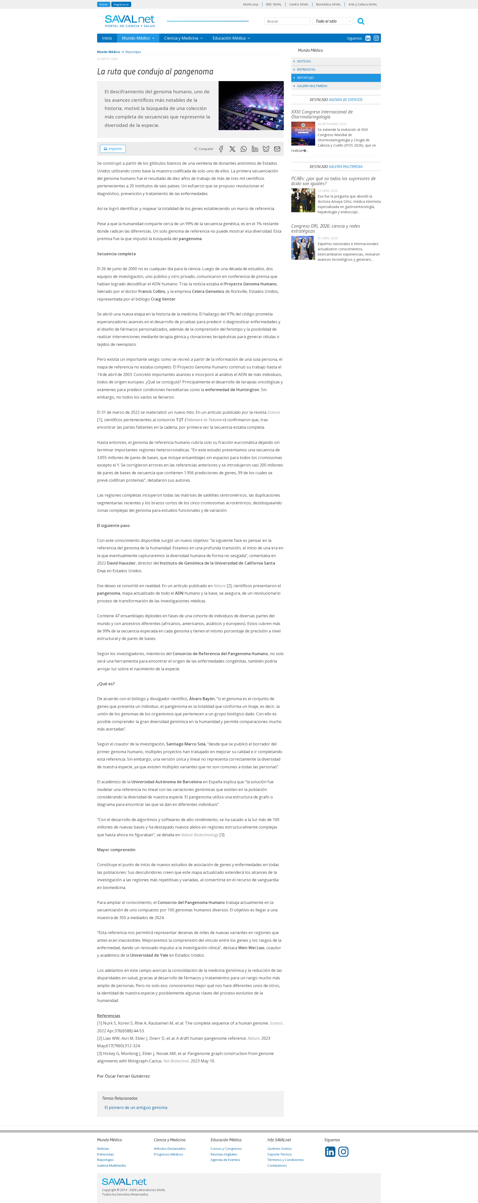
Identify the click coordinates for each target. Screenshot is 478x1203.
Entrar (104, 4)
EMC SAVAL (274, 4)
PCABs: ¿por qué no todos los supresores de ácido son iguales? (333, 180)
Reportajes (133, 52)
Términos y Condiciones (285, 1159)
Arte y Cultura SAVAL (363, 4)
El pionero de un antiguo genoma (136, 1107)
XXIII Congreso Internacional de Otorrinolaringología (322, 114)
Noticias (304, 61)
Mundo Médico (136, 38)
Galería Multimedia (312, 86)
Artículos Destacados (170, 1148)
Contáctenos (277, 1165)
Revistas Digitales (224, 1154)
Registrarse (121, 4)
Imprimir (115, 148)
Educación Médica (229, 38)
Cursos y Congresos (226, 1148)
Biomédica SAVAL (328, 4)
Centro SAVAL (298, 4)
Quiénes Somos (279, 1148)
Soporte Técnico (279, 1154)
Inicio (107, 38)
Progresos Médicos (168, 1154)
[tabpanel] (251, 105)
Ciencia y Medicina (181, 38)
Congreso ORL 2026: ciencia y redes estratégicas (325, 228)
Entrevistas (306, 69)
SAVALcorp (250, 4)
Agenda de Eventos (345, 99)
